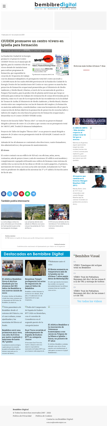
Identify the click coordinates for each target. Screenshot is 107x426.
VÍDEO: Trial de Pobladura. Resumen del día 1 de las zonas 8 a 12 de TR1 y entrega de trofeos (89, 279)
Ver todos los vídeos (89, 301)
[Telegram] (33, 193)
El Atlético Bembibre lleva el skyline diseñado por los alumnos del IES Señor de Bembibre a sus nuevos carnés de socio (12, 286)
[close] (4, 6)
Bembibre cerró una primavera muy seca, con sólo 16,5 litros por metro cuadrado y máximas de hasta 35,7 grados (12, 336)
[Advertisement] (37, 382)
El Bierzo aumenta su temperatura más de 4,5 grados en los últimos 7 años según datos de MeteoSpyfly (58, 274)
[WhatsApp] (27, 193)
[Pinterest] (21, 193)
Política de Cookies (44, 416)
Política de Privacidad (22, 416)
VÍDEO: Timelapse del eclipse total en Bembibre (88, 266)
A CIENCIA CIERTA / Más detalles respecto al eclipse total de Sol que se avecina (80, 134)
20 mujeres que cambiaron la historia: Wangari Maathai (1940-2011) (80, 181)
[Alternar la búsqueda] (103, 6)
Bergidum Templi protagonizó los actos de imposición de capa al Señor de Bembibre (35, 284)
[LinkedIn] (15, 193)
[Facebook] (3, 193)
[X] (9, 193)
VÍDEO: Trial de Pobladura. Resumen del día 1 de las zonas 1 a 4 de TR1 (89, 293)
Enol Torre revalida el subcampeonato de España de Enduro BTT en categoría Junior (35, 335)
